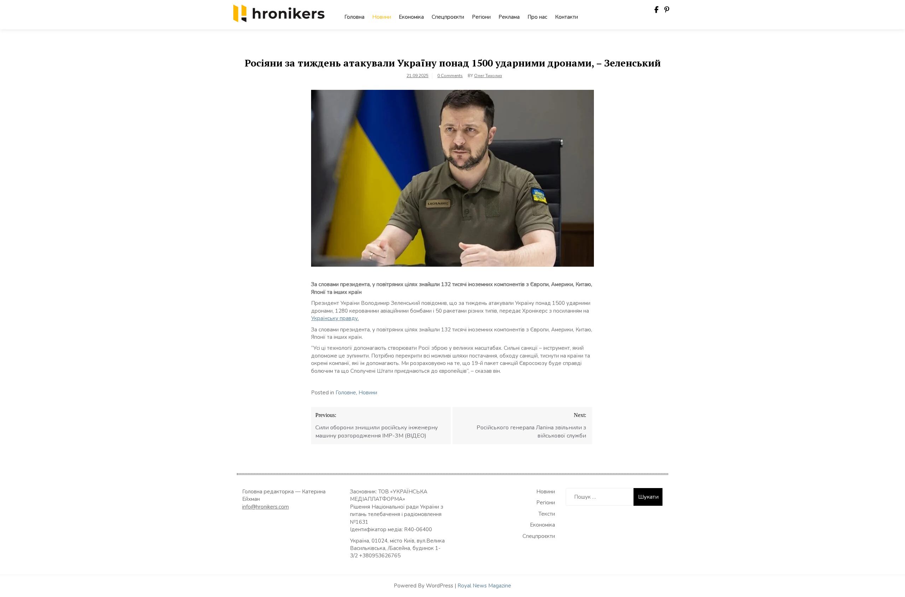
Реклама (509, 17)
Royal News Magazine (484, 585)
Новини (381, 17)
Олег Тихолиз (488, 76)
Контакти (566, 17)
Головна (354, 17)
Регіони (481, 17)
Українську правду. (335, 318)
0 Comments (450, 76)
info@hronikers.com (265, 506)
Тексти (546, 513)
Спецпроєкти (448, 17)
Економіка (411, 17)
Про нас (537, 17)
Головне (345, 392)
